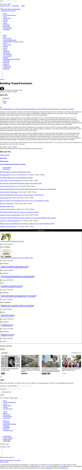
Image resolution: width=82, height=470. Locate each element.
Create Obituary (8, 438)
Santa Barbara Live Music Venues (13, 41)
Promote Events (8, 430)
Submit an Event (5, 6)
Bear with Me (3, 158)
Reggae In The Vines (7, 335)
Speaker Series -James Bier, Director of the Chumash (17, 306)
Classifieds (6, 29)
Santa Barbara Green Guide (11, 59)
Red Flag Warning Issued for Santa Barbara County (15, 172)
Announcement (4, 175)
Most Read (6, 169)
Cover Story (7, 418)
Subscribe (4, 10)
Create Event (7, 67)
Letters (2, 79)
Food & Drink (7, 18)
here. (16, 398)
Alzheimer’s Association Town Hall (11, 287)
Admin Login (7, 441)
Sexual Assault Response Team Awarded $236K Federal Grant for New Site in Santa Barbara (28, 189)
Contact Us (6, 65)
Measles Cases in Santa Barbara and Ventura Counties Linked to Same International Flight (27, 223)
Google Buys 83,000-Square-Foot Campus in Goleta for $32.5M (19, 212)
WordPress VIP (63, 468)
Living (5, 17)
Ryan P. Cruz (13, 186)
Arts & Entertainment (9, 15)
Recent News (7, 167)
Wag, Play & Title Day (7, 316)
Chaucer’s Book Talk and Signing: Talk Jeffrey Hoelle (17, 258)
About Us (6, 64)
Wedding (5, 57)
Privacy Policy (4, 462)
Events (5, 21)
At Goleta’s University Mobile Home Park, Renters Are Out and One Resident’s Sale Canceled (28, 218)
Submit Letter (7, 439)
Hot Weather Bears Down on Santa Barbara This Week (16, 177)
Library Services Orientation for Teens (12, 241)
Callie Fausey (14, 192)
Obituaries (6, 25)
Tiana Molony (10, 203)
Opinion (5, 20)
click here (32, 468)
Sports (5, 23)
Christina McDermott (13, 221)
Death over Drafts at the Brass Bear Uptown (14, 267)
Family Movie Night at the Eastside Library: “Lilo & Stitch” (18, 296)
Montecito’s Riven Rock (7, 206)
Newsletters (15, 6)
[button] (10, 365)
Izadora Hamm (16, 215)
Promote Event (7, 409)
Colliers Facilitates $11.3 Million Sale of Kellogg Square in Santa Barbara (21, 195)
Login (23, 5)
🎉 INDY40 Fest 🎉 (6, 326)
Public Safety (4, 180)
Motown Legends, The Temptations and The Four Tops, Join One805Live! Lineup (24, 200)
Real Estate (6, 26)
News (5, 13)
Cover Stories (7, 56)
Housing (2, 221)
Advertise (6, 62)
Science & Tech (5, 215)
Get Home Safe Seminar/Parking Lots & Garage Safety (17, 277)
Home (5, 35)
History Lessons (4, 161)
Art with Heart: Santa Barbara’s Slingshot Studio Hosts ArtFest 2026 (20, 183)
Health (2, 226)
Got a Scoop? (11, 10)
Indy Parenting (7, 28)
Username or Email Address (8, 386)
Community (3, 186)
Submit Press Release (9, 424)
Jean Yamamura (15, 180)
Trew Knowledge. (46, 468)
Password (3, 389)
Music (2, 203)
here (46, 383)
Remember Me (6, 392)
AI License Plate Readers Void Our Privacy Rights (12, 164)
